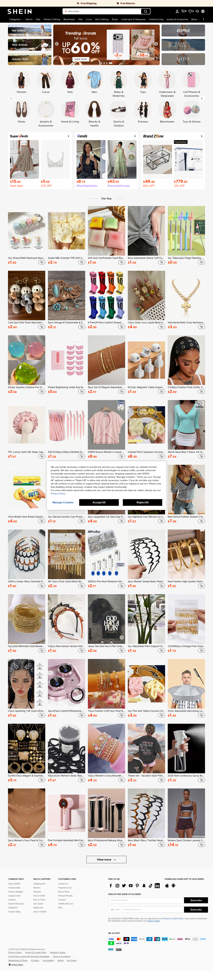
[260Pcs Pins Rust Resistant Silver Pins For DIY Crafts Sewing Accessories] (106, 554)
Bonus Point (63, 892)
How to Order (39, 896)
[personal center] (177, 11)
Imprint (60, 960)
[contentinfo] (158, 941)
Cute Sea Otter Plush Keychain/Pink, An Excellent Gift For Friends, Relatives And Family (26, 322)
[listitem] (26, 235)
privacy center (153, 921)
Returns (36, 888)
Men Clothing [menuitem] (101, 19)
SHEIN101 (13, 908)
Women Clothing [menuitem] (52, 19)
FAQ (60, 908)
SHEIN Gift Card (65, 904)
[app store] (167, 887)
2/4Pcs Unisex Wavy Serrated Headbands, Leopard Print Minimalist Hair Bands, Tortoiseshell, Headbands (26, 581)
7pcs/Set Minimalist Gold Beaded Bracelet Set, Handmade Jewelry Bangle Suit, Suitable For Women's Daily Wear (26, 646)
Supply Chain (14, 896)
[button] (197, 11)
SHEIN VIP (38, 908)
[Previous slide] (57, 44)
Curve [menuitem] (89, 19)
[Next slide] (156, 44)
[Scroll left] (199, 19)
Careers (12, 900)
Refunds (37, 892)
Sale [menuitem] (38, 19)
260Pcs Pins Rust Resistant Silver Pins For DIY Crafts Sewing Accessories (106, 581)
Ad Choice (72, 960)
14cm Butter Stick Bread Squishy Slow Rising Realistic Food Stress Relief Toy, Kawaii (26, 516)
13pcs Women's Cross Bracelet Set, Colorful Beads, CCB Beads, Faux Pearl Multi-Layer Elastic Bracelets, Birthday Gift (106, 775)
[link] (53, 3)
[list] (134, 885)
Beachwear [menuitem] (69, 19)
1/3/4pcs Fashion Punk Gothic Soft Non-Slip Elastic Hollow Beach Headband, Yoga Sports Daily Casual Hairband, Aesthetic (186, 387)
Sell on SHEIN (39, 912)
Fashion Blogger (15, 892)
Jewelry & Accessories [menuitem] (177, 19)
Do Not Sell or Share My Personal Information (28, 956)
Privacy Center (15, 952)
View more (104, 859)
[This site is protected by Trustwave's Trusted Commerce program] (110, 949)
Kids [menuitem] (80, 19)
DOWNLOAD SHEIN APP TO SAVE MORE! (184, 879)
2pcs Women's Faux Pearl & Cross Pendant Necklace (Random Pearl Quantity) (26, 840)
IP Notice (35, 960)
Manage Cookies (58, 952)
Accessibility (48, 960)
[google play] (173, 887)
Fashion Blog (14, 912)
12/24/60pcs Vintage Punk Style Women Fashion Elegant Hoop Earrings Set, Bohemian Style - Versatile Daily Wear (186, 646)
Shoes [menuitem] (115, 19)
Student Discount (16, 904)
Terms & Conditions (62, 956)
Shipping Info (39, 884)
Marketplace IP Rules (18, 960)
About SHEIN (14, 884)
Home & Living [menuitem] (156, 19)
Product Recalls (65, 896)
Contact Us (63, 884)
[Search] (145, 11)
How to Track (39, 900)
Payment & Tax (65, 888)
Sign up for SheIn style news (124, 894)
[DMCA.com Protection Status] (118, 949)
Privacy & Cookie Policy (173, 918)
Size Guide (38, 904)
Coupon (62, 900)
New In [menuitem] (29, 19)
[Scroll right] (203, 19)
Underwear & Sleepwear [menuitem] (133, 19)
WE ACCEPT (114, 933)
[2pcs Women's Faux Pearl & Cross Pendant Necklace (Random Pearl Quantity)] (26, 813)
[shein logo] (19, 11)
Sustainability (14, 888)
